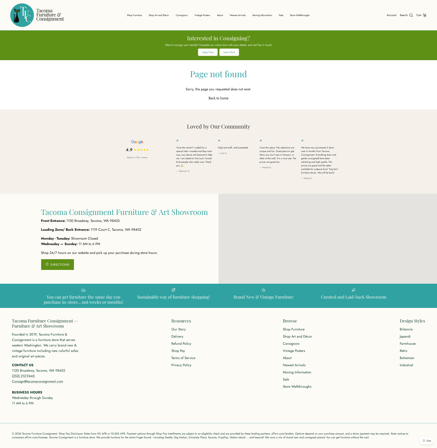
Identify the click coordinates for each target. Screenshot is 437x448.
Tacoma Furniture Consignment (39, 434)
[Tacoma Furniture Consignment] (37, 15)
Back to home (218, 98)
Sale (281, 15)
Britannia (406, 329)
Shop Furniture (134, 15)
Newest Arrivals (238, 15)
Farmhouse (408, 343)
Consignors (182, 15)
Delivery (177, 336)
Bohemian (407, 357)
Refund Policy (181, 343)
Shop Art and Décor (159, 15)
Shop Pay (178, 350)
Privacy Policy (181, 365)
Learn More (229, 52)
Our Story (178, 329)
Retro (403, 350)
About (220, 15)
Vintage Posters (202, 15)
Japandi (405, 336)
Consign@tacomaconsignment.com (37, 381)
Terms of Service (183, 357)
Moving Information (262, 15)
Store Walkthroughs (300, 15)
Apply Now (208, 52)
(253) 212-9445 (23, 376)
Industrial (406, 365)
